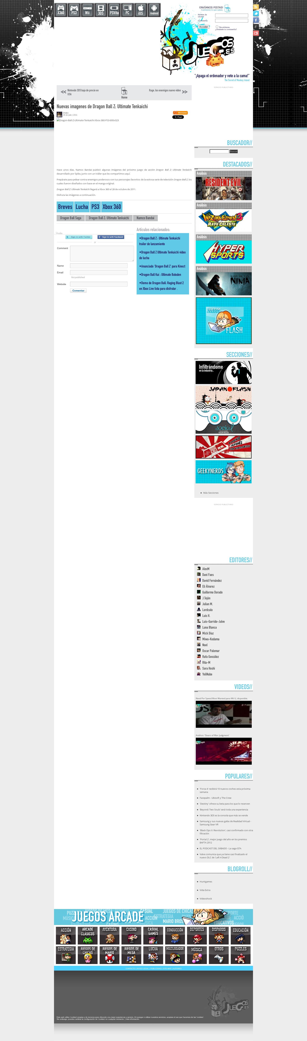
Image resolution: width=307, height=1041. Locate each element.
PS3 (74, 13)
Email (60, 272)
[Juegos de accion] (66, 936)
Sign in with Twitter (79, 237)
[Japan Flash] (224, 407)
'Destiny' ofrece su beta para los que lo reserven (225, 803)
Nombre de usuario (202, 16)
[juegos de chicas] (88, 955)
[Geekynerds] (224, 482)
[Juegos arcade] (88, 936)
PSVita (114, 13)
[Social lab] (224, 432)
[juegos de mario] (109, 955)
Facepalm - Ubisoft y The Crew (215, 797)
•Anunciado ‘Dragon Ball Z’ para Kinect (162, 267)
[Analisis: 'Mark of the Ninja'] (224, 294)
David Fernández (212, 581)
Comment (62, 248)
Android (154, 13)
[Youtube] (256, 33)
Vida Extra (205, 890)
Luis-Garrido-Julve (213, 622)
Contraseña (203, 21)
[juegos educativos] (241, 936)
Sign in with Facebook (111, 237)
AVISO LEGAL (143, 969)
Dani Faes (208, 575)
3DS (100, 14)
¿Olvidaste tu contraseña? (226, 29)
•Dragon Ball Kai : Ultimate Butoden (160, 275)
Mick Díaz (208, 634)
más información (132, 1019)
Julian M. (207, 604)
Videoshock (206, 898)
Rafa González (210, 657)
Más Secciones (211, 492)
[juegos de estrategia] (66, 955)
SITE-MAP (167, 969)
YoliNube (207, 674)
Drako (65, 113)
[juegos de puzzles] (241, 955)
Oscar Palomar (211, 651)
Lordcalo (207, 610)
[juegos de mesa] (131, 955)
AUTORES (177, 969)
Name (60, 265)
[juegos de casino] (131, 936)
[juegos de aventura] (109, 936)
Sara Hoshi (208, 669)
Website (61, 284)
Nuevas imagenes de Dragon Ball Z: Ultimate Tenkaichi (102, 107)
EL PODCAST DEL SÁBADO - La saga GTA (220, 848)
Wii (87, 13)
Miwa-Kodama (210, 639)
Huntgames (206, 881)
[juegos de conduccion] (175, 936)
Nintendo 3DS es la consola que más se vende (224, 815)
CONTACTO (130, 969)
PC (127, 13)
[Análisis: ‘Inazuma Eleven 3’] (224, 231)
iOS (140, 14)
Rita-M (206, 663)
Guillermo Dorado (212, 593)
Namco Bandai (145, 218)
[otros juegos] (219, 955)
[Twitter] (256, 13)
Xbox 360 (112, 207)
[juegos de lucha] (153, 955)
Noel (205, 645)
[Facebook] (256, 20)
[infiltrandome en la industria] (224, 383)
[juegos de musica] (197, 955)
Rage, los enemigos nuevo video (165, 90)
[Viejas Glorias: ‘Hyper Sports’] (224, 262)
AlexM (205, 569)
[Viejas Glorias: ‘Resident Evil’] (224, 199)
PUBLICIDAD (155, 969)
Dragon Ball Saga (70, 218)
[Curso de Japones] (224, 457)
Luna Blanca (209, 628)
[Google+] (256, 26)
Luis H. (206, 616)
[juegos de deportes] (197, 936)
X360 (61, 13)
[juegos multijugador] (175, 955)
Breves (65, 207)
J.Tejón (206, 598)
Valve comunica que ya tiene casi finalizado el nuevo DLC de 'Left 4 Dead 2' (223, 856)
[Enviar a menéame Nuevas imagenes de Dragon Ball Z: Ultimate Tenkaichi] (180, 114)
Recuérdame (224, 27)
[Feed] (256, 7)
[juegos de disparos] (219, 936)
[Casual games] (153, 936)
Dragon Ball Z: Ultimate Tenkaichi (109, 218)
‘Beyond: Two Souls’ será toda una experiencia (224, 809)
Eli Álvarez (208, 587)
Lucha (82, 207)
